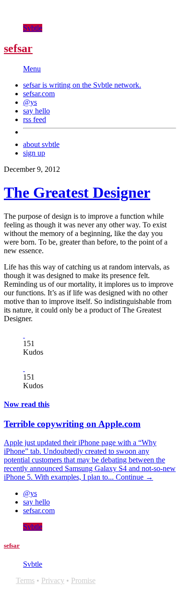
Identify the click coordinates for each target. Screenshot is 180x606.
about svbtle (41, 144)
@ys (30, 102)
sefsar (18, 48)
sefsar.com (39, 94)
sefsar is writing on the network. (82, 85)
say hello (36, 111)
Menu (32, 69)
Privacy (52, 580)
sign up (34, 153)
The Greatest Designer (77, 192)
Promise (83, 580)
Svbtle (32, 28)
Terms (25, 580)
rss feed (34, 119)
